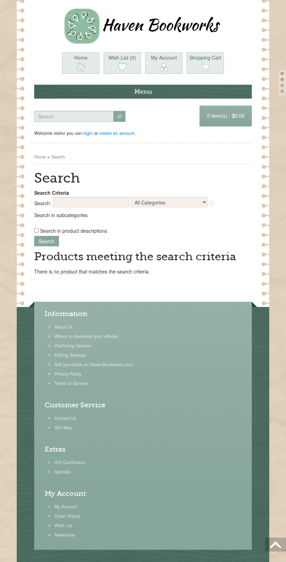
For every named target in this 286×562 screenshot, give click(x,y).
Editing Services (70, 355)
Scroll (275, 545)
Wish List (63, 525)
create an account (117, 133)
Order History (67, 516)
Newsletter (64, 535)
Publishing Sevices (72, 345)
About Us (63, 327)
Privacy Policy (67, 374)
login (88, 133)
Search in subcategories (61, 214)
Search (58, 157)
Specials (62, 472)
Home (40, 157)
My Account (65, 506)
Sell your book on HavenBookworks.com (93, 364)
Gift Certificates (69, 462)
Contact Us (65, 418)
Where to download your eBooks (86, 336)
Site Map (63, 427)
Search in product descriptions (73, 230)
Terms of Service (70, 383)
